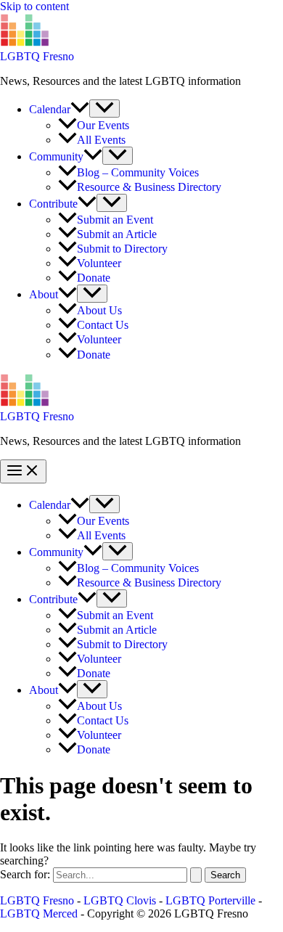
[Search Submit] (196, 875)
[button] (79, 109)
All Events (101, 140)
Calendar (49, 109)
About (43, 294)
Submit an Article (117, 234)
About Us (99, 310)
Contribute (53, 203)
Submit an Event (115, 219)
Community (56, 156)
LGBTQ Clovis (119, 900)
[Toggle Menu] (104, 108)
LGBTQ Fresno (37, 56)
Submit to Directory (122, 248)
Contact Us (102, 325)
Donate (93, 277)
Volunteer (99, 263)
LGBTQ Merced (39, 913)
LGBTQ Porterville (210, 900)
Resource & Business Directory (149, 187)
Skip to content (34, 6)
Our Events (103, 125)
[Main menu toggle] (23, 471)
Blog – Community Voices (138, 172)
